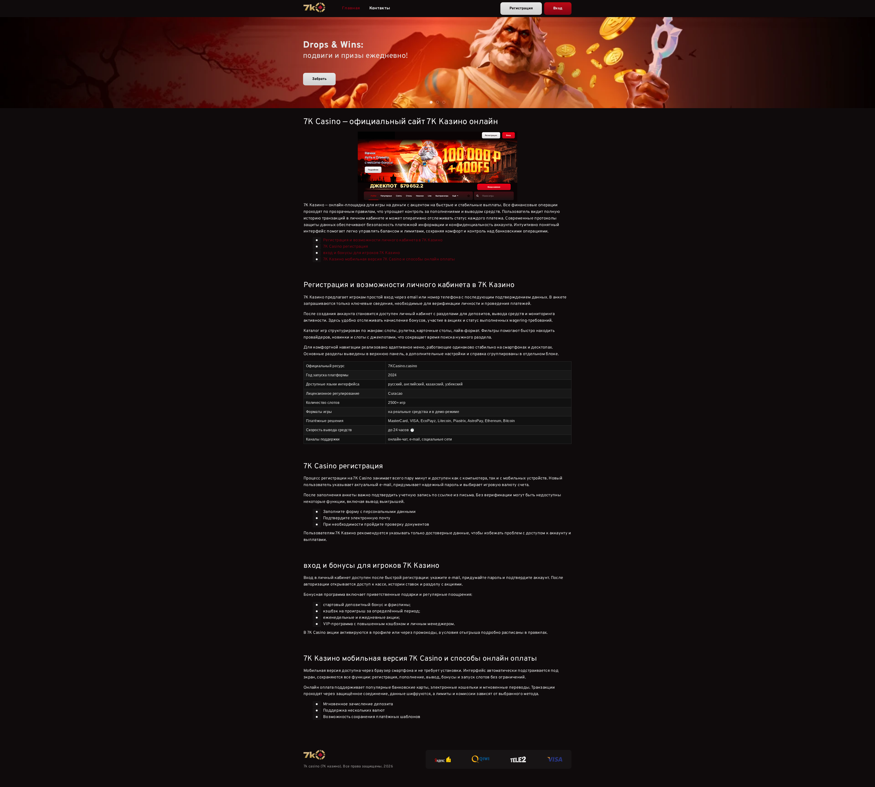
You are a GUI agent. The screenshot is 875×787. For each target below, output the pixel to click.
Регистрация (521, 8)
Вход (557, 8)
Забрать (319, 79)
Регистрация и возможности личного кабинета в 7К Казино (383, 240)
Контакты (379, 8)
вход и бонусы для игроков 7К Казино (361, 253)
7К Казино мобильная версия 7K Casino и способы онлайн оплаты (389, 259)
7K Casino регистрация (345, 246)
